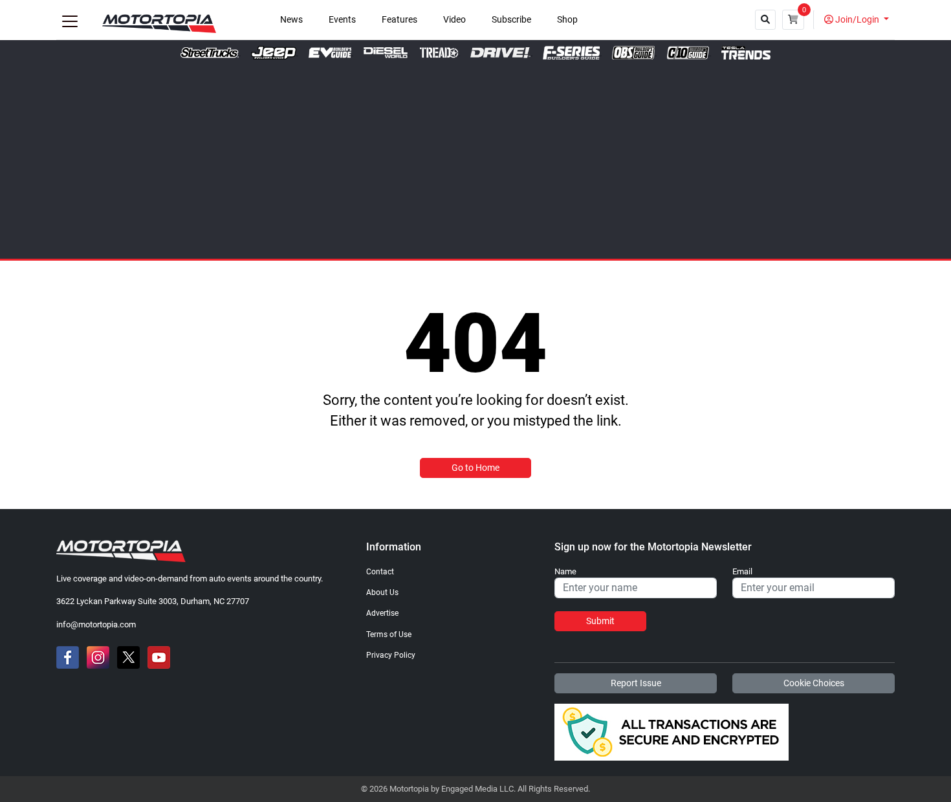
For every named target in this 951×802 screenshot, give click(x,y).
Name (565, 571)
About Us (382, 592)
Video (454, 19)
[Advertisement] (475, 156)
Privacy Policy (390, 655)
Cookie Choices (813, 683)
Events (342, 19)
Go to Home (475, 467)
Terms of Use (388, 634)
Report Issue (636, 683)
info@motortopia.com (96, 624)
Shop (567, 19)
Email (742, 571)
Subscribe (511, 19)
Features (399, 19)
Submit (600, 621)
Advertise (382, 613)
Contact (380, 571)
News (291, 19)
